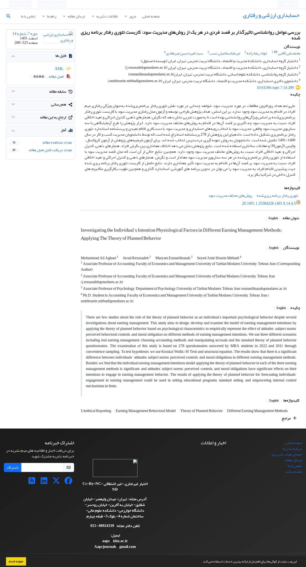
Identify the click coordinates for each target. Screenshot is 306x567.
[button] (201, 562)
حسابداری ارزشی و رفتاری (271, 15)
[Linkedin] (44, 482)
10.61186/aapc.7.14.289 (275, 87)
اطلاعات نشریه (107, 16)
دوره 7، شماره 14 (25, 33)
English (287, 4)
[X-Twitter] (56, 482)
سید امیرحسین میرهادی (184, 53)
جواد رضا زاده (257, 53)
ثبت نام (17, 4)
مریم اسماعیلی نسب (225, 53)
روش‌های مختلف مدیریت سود (230, 195)
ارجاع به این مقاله (53, 117)
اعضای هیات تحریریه (287, 454)
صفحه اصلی (150, 16)
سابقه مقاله (57, 91)
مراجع (286, 418)
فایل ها (60, 55)
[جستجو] (10, 16)
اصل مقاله (49, 76)
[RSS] (32, 482)
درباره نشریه (292, 448)
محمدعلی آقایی (289, 53)
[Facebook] (68, 482)
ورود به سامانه (50, 4)
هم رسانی (58, 104)
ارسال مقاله (76, 16)
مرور (132, 16)
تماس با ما (28, 16)
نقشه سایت (293, 471)
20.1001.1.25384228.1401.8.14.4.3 (269, 203)
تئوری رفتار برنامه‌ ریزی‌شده (277, 195)
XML (59, 68)
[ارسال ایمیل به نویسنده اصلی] (275, 52)
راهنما (51, 16)
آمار (63, 130)
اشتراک (12, 467)
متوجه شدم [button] (16, 561)
